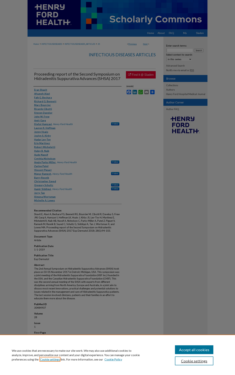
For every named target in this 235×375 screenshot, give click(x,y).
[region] (117, 355)
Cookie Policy (113, 359)
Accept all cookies (194, 349)
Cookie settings (50, 359)
